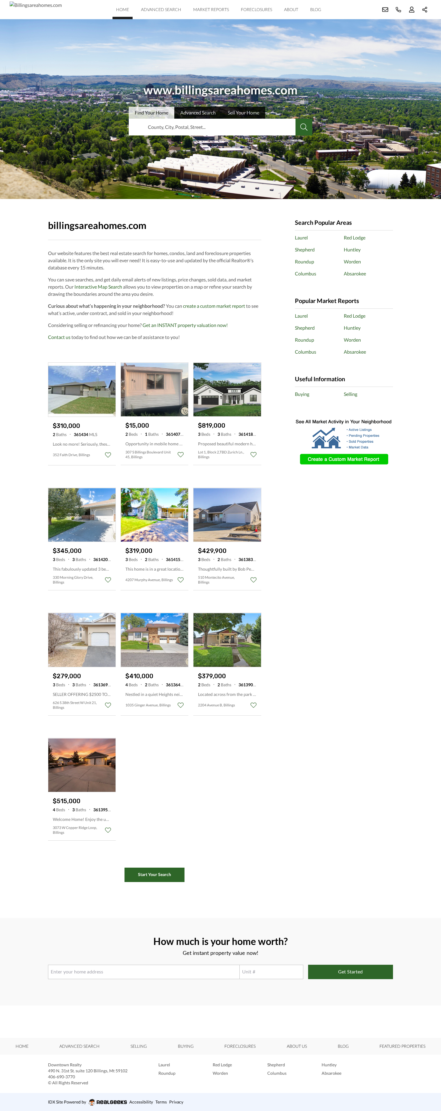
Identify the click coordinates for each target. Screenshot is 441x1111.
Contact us (59, 337)
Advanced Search (161, 9)
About (291, 9)
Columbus (305, 273)
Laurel (301, 237)
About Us (297, 1046)
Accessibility (141, 1101)
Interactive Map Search (98, 287)
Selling (350, 394)
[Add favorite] (108, 455)
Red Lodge (354, 237)
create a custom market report (214, 306)
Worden (352, 261)
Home (122, 9)
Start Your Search (154, 874)
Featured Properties (402, 1046)
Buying (302, 394)
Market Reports (211, 9)
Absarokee (355, 273)
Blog (315, 9)
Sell (243, 112)
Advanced (198, 112)
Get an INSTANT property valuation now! (185, 325)
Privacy (176, 1101)
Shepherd (305, 249)
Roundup (304, 261)
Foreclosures (256, 9)
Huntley (352, 249)
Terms (161, 1101)
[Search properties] (304, 127)
